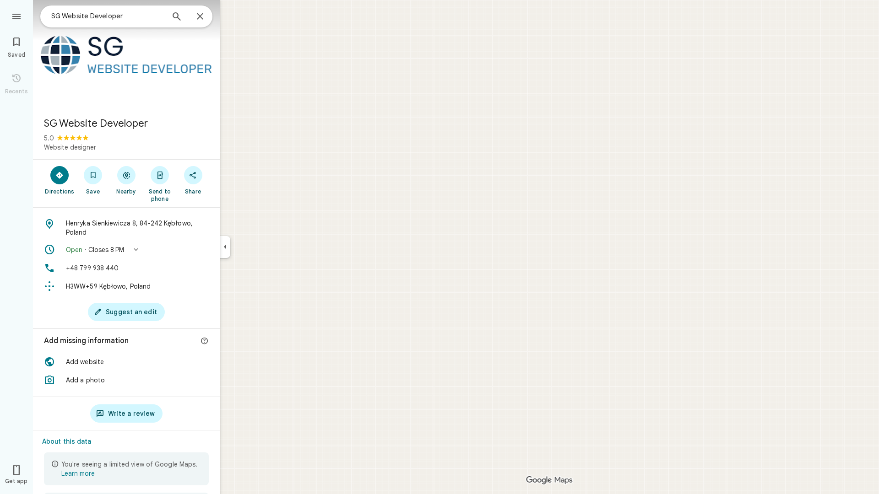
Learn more (78, 473)
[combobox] (107, 16)
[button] (126, 250)
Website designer (70, 147)
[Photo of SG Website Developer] (126, 55)
